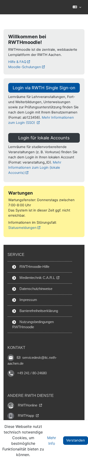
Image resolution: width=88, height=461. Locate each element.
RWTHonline (28, 405)
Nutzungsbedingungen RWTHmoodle (33, 324)
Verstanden (75, 440)
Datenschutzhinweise (35, 289)
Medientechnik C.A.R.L (37, 278)
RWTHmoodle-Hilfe (34, 267)
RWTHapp (26, 416)
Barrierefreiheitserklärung (38, 311)
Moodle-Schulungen (24, 67)
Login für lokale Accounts (44, 137)
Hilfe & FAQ (17, 62)
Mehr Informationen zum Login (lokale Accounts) (34, 167)
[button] (76, 7)
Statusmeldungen (22, 228)
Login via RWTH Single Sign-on (44, 87)
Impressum (28, 300)
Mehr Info (51, 440)
